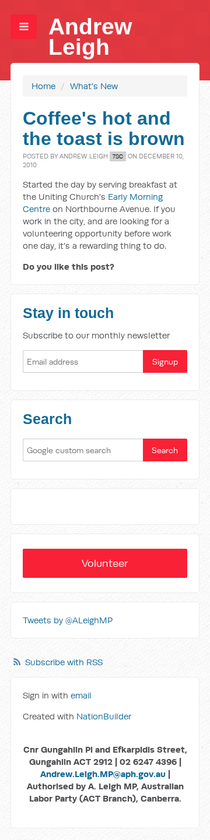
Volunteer (105, 563)
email (81, 695)
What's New (94, 85)
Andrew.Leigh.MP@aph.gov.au (103, 773)
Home (43, 85)
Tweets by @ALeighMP (68, 620)
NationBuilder (103, 716)
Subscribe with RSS (64, 662)
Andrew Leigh (90, 36)
